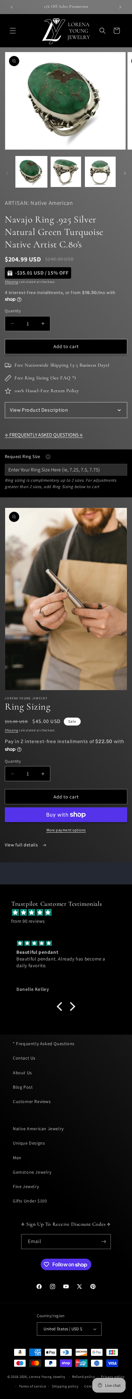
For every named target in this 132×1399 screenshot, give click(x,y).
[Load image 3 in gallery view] (100, 172)
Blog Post (23, 1087)
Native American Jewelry (38, 1128)
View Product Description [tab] (39, 410)
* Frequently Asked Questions (44, 1043)
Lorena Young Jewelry (47, 1376)
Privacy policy (113, 1376)
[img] (69, 912)
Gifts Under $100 (30, 1201)
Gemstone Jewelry (32, 1172)
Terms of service (32, 1386)
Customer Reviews (32, 1101)
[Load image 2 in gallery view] (66, 172)
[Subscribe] (103, 1241)
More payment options (66, 830)
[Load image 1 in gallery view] (31, 172)
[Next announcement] (120, 7)
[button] (13, 31)
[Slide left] (7, 173)
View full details (22, 845)
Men (17, 1158)
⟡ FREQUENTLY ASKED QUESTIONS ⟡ (44, 434)
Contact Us (24, 1058)
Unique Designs (29, 1143)
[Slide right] (125, 173)
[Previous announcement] (12, 7)
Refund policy (83, 1376)
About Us (22, 1073)
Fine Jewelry (26, 1186)
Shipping (11, 282)
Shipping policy (65, 1386)
